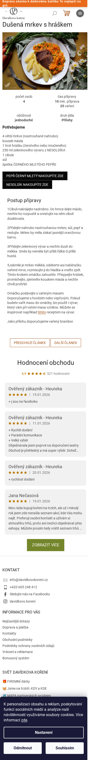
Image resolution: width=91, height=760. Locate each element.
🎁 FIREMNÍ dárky (16, 681)
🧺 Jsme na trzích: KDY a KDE (24, 688)
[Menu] (80, 13)
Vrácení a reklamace (17, 652)
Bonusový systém (15, 658)
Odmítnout (23, 748)
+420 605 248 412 (23, 587)
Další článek (65, 343)
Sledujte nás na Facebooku (30, 594)
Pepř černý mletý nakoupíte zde (35, 176)
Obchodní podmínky (17, 640)
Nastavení (43, 732)
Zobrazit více (45, 545)
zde (24, 720)
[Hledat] (54, 13)
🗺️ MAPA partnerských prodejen (26, 696)
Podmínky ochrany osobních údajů (28, 646)
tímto (42, 312)
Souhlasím (65, 748)
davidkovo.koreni (22, 601)
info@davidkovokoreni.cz (29, 580)
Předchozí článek (30, 343)
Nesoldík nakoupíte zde (27, 185)
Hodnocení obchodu (45, 362)
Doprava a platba (15, 627)
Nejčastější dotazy (16, 621)
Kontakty (9, 633)
